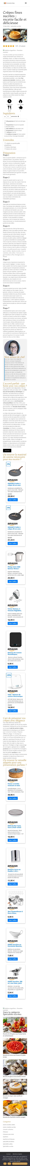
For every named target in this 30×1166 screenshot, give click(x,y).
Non (9, 1163)
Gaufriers (5, 1136)
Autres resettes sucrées (9, 1127)
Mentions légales (17, 1154)
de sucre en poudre (15, 125)
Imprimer (7, 450)
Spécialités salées (7, 1144)
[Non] (28, 1160)
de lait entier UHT (14, 128)
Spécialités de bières (8, 1141)
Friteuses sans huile (8, 1134)
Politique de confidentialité (20, 1163)
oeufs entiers (10, 126)
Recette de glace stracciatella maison (14, 1076)
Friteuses (5, 1132)
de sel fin (11, 132)
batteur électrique (11, 147)
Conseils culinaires (8, 1129)
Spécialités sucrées (16, 26)
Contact (8, 1154)
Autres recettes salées (9, 1124)
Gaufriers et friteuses (8, 1139)
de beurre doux (14, 130)
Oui (5, 1163)
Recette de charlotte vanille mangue (14, 1117)
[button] (15, 52)
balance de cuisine (11, 149)
